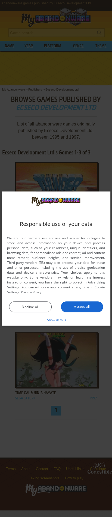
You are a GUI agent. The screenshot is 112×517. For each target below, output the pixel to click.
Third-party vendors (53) (26, 262)
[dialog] (56, 258)
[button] (56, 319)
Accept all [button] (82, 306)
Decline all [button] (30, 306)
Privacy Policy (31, 292)
